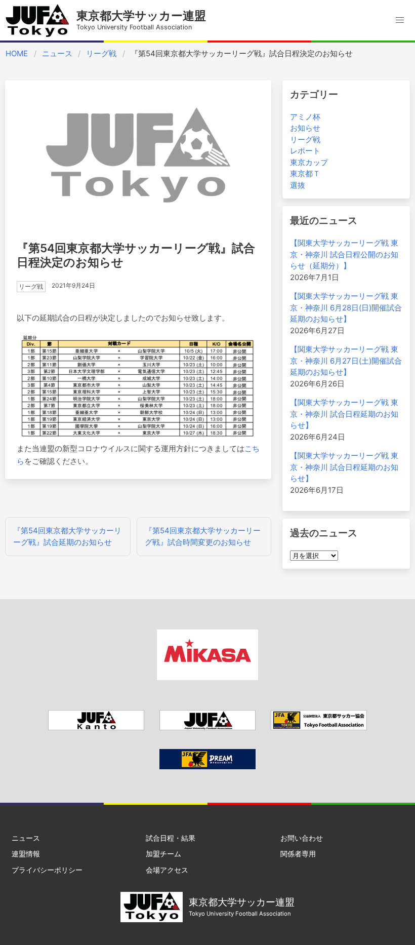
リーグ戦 (101, 53)
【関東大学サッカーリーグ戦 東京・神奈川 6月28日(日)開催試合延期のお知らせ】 (346, 307)
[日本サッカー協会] (207, 766)
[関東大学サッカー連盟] (96, 727)
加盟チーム (163, 853)
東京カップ (309, 162)
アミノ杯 (305, 117)
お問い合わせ (301, 838)
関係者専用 (298, 853)
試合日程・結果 (170, 838)
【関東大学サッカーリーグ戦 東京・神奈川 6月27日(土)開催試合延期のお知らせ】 (346, 360)
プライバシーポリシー (47, 869)
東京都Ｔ (305, 173)
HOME (17, 53)
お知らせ (305, 128)
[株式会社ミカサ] (207, 677)
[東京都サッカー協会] (319, 727)
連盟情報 (26, 853)
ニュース (57, 53)
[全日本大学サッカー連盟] (207, 727)
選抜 (297, 185)
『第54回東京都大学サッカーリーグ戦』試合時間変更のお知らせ (203, 536)
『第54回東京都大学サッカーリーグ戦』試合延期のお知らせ (67, 536)
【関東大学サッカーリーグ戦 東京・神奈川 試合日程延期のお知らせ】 (344, 414)
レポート (305, 150)
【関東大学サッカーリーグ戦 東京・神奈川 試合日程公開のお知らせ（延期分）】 (344, 254)
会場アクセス (167, 869)
